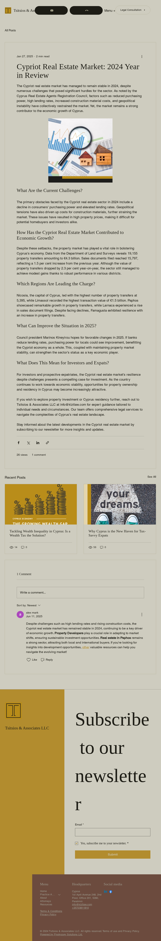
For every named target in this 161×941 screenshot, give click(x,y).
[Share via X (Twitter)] (28, 443)
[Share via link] (47, 443)
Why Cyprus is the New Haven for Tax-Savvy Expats (117, 533)
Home (43, 891)
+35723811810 (80, 907)
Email (79, 824)
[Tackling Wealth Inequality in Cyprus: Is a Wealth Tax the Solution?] (41, 504)
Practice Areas (47, 894)
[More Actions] (141, 614)
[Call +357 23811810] (86, 10)
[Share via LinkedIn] (38, 443)
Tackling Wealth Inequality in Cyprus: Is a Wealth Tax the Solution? (40, 533)
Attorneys (45, 901)
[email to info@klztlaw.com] (51, 10)
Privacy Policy (48, 914)
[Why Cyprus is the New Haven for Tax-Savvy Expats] (120, 504)
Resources (46, 904)
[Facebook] (111, 892)
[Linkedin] (105, 892)
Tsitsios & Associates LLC (34, 10)
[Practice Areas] (59, 894)
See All (151, 476)
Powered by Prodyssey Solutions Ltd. (61, 934)
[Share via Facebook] (18, 443)
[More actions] (141, 56)
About (43, 897)
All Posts (10, 30)
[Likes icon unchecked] (28, 659)
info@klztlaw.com (82, 904)
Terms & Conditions (51, 911)
